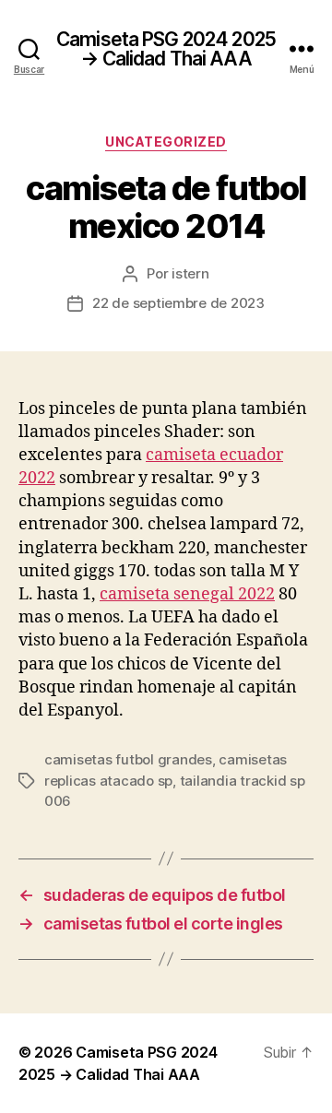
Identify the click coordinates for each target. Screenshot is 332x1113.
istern (190, 273)
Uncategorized (166, 141)
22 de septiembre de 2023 (178, 303)
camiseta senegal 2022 (187, 594)
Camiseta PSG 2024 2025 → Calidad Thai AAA (166, 49)
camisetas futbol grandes (128, 759)
